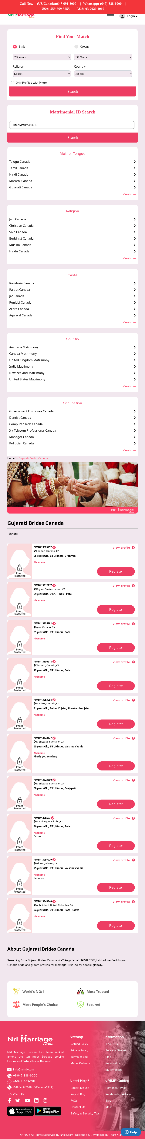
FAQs (74, 1101)
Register (116, 571)
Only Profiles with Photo (31, 83)
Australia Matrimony (24, 347)
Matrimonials (114, 1070)
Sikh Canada (18, 232)
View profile (121, 547)
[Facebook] (9, 1101)
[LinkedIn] (36, 1101)
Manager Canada (21, 437)
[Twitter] (17, 1101)
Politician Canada (21, 443)
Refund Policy (79, 1044)
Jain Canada (17, 219)
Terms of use (79, 1057)
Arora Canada (19, 309)
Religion (18, 66)
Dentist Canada (20, 418)
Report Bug (78, 1094)
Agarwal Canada (20, 315)
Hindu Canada (19, 251)
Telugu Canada (19, 162)
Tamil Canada (18, 168)
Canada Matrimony (23, 354)
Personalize (113, 1063)
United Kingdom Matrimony (29, 360)
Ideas (109, 1107)
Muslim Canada (20, 245)
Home (11, 458)
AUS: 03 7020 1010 (90, 9)
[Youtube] (27, 1101)
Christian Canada (21, 226)
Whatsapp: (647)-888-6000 (102, 3)
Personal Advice (116, 1088)
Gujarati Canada (20, 187)
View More (129, 194)
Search (72, 137)
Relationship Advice (118, 1094)
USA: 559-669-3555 (56, 9)
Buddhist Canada (21, 238)
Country (80, 66)
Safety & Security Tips (85, 1113)
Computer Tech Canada (26, 424)
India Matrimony (21, 366)
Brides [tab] (13, 533)
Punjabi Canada (20, 302)
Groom (84, 46)
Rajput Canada (19, 290)
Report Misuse (80, 1088)
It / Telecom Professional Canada (32, 430)
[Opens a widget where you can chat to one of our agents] (130, 1132)
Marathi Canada (20, 181)
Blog (108, 1057)
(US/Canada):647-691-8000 (56, 3)
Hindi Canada (18, 174)
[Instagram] (45, 1101)
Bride (22, 46)
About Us (112, 1044)
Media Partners (80, 1063)
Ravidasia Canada (21, 283)
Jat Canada (16, 296)
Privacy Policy (79, 1050)
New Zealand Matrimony (26, 373)
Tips (108, 1101)
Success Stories (116, 1050)
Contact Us (78, 1107)
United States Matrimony (27, 379)
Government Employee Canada (31, 411)
